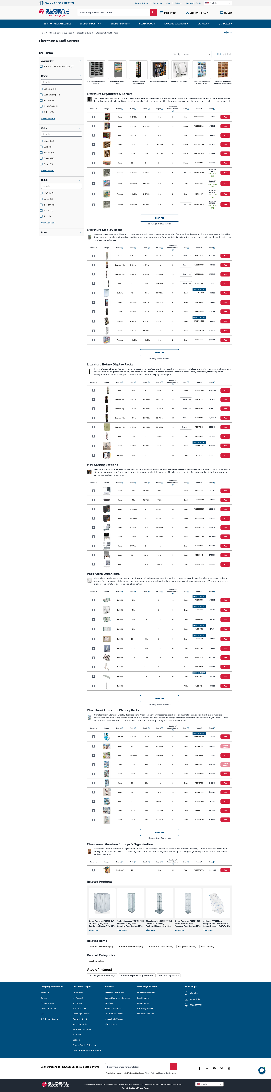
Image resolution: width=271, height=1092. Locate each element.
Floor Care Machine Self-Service (87, 1050)
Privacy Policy (150, 1073)
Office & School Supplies (60, 32)
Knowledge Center (194, 3)
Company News (47, 1003)
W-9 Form (77, 1034)
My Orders (77, 1003)
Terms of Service (165, 1073)
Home (42, 32)
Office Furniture (84, 32)
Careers (44, 998)
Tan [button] (184, 172)
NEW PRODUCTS (147, 23)
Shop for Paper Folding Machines (137, 975)
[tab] (217, 54)
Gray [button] (185, 255)
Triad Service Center (114, 1013)
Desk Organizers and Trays (102, 975)
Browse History (141, 3)
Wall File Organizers (169, 975)
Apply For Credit (80, 1018)
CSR (42, 1013)
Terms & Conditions (129, 1088)
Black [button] (185, 265)
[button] (218, 3)
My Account (78, 998)
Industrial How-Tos (145, 1013)
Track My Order (79, 1008)
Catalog (178, 3)
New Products (143, 1003)
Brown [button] (184, 427)
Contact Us (157, 3)
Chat (168, 3)
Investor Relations (48, 1008)
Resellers (109, 1003)
